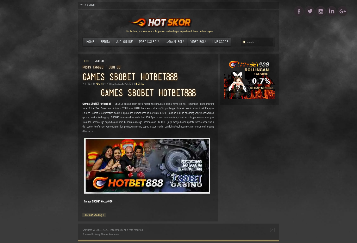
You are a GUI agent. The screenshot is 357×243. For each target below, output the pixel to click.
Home (86, 61)
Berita (140, 83)
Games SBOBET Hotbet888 (129, 76)
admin (99, 83)
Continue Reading (93, 215)
